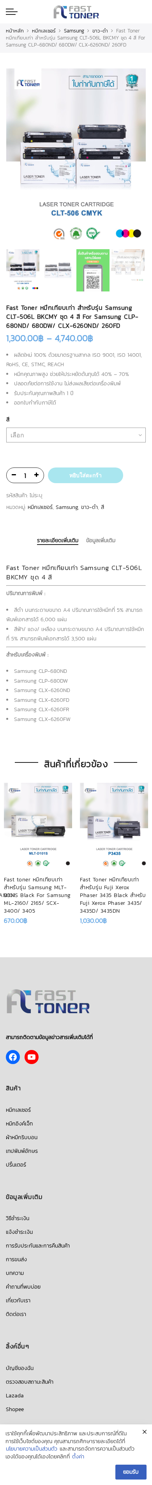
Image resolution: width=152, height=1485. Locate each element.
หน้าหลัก (15, 30)
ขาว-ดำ (100, 30)
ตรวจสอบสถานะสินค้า (29, 1382)
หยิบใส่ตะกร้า (85, 475)
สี (8, 419)
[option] (76, 157)
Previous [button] (25, 157)
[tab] (57, 541)
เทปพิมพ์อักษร (22, 1151)
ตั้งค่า (78, 1457)
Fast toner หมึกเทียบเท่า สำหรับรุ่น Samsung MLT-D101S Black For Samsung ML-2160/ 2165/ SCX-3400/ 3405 (37, 895)
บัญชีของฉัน (20, 1368)
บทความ (15, 1273)
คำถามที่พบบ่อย (23, 1287)
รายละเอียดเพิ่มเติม (57, 541)
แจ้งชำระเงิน (19, 1232)
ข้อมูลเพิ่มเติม (100, 541)
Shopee (15, 1409)
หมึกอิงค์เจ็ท (19, 1124)
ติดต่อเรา (16, 1314)
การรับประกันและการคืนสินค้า (38, 1246)
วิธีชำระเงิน (17, 1218)
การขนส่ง (16, 1259)
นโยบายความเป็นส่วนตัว (31, 1449)
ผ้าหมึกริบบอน (21, 1137)
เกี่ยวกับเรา (18, 1300)
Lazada (15, 1396)
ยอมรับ (131, 1472)
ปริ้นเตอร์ (16, 1165)
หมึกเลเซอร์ (44, 30)
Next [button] (132, 157)
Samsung (74, 30)
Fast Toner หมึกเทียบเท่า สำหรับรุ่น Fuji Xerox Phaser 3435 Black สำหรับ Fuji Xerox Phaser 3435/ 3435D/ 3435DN (113, 895)
